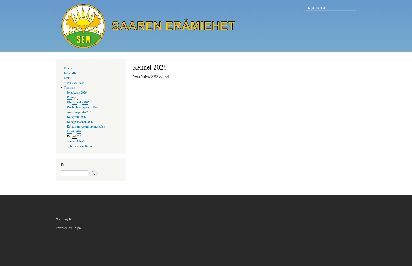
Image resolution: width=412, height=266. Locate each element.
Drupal (77, 228)
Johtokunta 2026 (77, 92)
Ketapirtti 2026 (76, 117)
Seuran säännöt (76, 141)
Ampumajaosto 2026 (79, 112)
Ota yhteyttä (64, 219)
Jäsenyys (72, 97)
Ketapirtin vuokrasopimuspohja (86, 127)
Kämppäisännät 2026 (80, 122)
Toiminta (69, 87)
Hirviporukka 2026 (78, 102)
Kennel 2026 (74, 136)
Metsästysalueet (74, 83)
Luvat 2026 (74, 131)
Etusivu (68, 68)
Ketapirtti (70, 73)
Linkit (68, 78)
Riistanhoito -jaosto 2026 (82, 107)
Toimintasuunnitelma (80, 146)
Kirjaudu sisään (318, 7)
